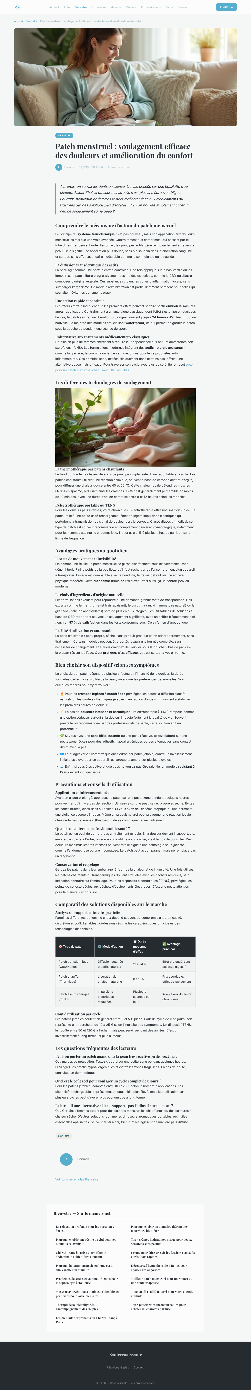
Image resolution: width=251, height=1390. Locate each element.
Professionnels (151, 7)
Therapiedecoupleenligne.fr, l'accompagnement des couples (77, 1307)
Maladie (115, 7)
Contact (139, 1367)
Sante (169, 7)
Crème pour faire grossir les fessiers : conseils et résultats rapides (163, 1255)
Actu (67, 7)
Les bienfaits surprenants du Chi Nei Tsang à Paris (87, 1320)
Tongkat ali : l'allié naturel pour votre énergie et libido (162, 1294)
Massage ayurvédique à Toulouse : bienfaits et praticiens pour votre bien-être (87, 1294)
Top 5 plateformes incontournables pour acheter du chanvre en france (158, 1307)
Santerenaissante (125, 1354)
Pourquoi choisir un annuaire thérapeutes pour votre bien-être (159, 1229)
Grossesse (98, 7)
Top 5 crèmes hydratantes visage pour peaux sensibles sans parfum (161, 1241)
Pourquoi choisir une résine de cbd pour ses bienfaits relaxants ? (86, 1241)
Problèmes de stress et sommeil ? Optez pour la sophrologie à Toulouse (87, 1281)
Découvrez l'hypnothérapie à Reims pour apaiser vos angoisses (159, 1268)
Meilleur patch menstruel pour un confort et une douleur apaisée (161, 1281)
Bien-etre (81, 7)
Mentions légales (118, 1367)
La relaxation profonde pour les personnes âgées (85, 1229)
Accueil (54, 7)
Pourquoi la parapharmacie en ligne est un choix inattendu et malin (85, 1268)
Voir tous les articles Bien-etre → (78, 1179)
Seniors (183, 7)
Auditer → (226, 7)
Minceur (131, 7)
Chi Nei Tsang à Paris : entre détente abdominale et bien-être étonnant (81, 1255)
